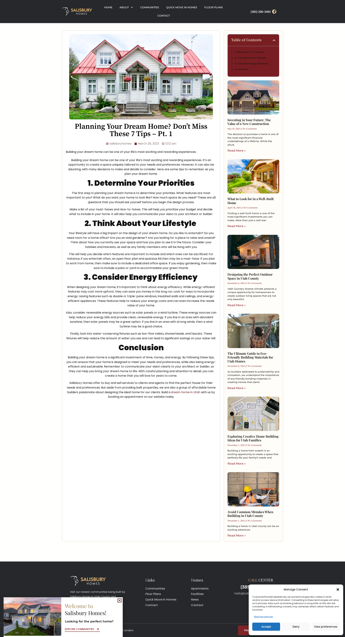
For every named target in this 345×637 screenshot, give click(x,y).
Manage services (263, 616)
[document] (172, 318)
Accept (266, 627)
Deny (296, 627)
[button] (338, 589)
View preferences (325, 627)
